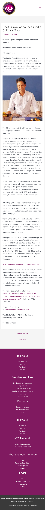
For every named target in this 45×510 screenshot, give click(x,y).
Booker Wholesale (22, 407)
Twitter (22, 364)
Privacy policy (23, 465)
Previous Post (22, 334)
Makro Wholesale (22, 409)
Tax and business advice (22, 388)
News (6, 34)
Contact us (23, 426)
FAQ (22, 460)
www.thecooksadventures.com (17, 310)
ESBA (22, 412)
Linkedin (22, 370)
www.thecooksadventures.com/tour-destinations (21, 264)
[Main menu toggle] (40, 8)
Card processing (23, 396)
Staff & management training (22, 391)
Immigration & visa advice (22, 383)
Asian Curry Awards (22, 444)
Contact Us (22, 362)
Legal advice (22, 386)
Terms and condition (22, 463)
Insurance (22, 394)
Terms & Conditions (22, 481)
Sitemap (22, 468)
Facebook (22, 367)
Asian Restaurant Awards (22, 447)
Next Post (22, 339)
